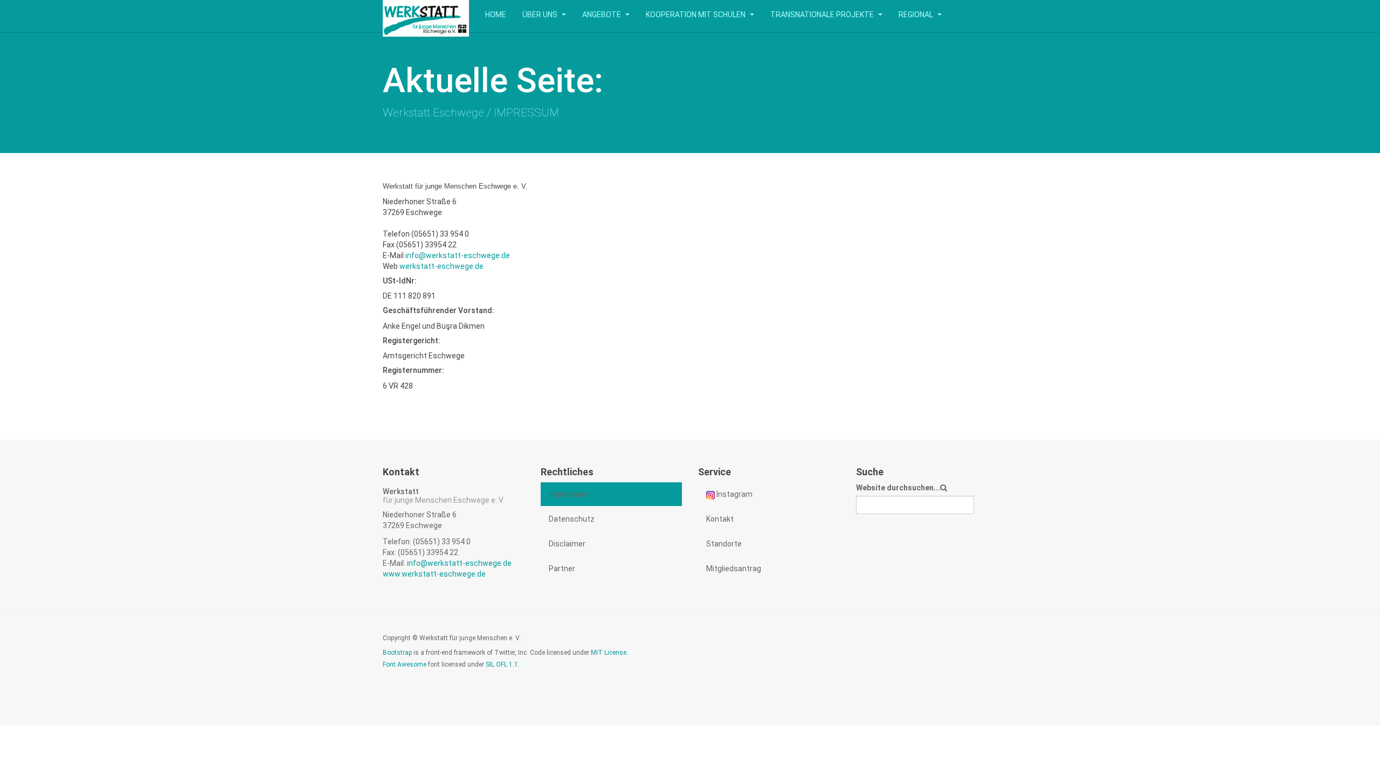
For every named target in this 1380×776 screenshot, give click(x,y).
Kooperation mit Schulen (696, 14)
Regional (917, 14)
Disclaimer (567, 543)
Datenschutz (572, 519)
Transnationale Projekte (822, 14)
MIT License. (609, 652)
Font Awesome (404, 664)
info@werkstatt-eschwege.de (457, 255)
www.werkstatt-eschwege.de (434, 574)
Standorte (724, 543)
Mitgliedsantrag (733, 568)
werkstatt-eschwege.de (441, 266)
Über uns (540, 14)
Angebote (602, 14)
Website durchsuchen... (898, 487)
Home (495, 14)
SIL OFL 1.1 (502, 664)
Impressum (569, 494)
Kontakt (720, 519)
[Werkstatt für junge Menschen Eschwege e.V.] (426, 15)
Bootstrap (397, 652)
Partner (562, 568)
